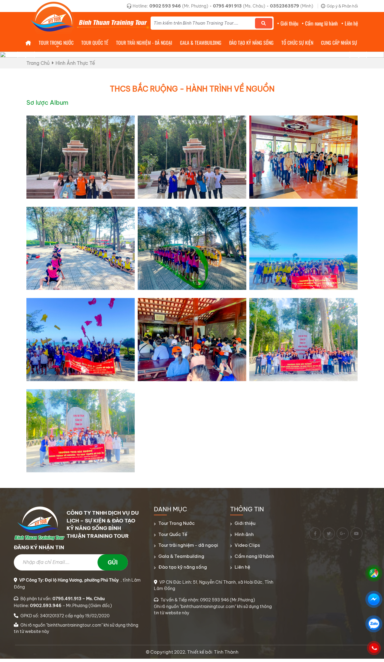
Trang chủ (38, 63)
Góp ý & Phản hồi (342, 6)
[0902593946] (374, 648)
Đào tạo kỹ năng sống (182, 567)
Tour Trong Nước (176, 523)
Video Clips (247, 545)
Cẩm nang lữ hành (254, 556)
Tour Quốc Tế (172, 534)
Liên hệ (242, 567)
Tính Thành (226, 652)
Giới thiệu (245, 523)
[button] (358, 56)
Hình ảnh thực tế (75, 63)
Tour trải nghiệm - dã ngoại (188, 545)
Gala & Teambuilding (181, 556)
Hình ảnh (244, 534)
